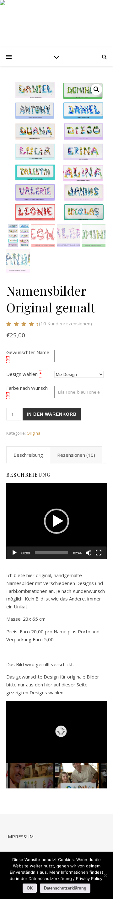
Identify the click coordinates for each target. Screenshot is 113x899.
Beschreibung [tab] (28, 455)
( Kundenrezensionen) (65, 323)
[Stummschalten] (88, 553)
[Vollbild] (98, 553)
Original (34, 433)
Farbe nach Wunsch (27, 388)
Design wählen (22, 374)
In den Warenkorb (52, 414)
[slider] (51, 552)
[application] (56, 521)
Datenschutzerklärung (65, 888)
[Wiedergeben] (14, 553)
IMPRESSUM (20, 836)
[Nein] (105, 875)
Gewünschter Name (27, 352)
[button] (96, 89)
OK (30, 888)
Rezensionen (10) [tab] (76, 455)
